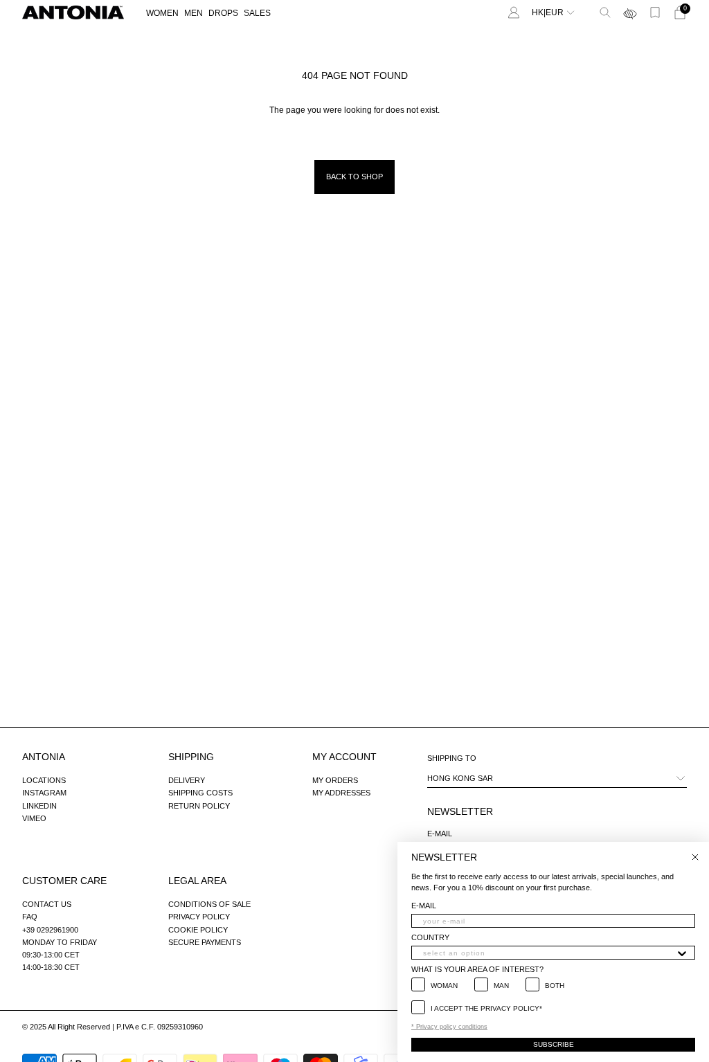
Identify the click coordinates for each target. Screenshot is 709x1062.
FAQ (29, 916)
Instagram (44, 793)
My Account (344, 756)
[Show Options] (682, 952)
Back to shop (354, 176)
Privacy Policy (199, 916)
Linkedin (39, 806)
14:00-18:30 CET (51, 967)
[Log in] (514, 12)
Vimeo (34, 818)
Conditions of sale (209, 904)
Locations (44, 780)
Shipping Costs (200, 793)
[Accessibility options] (630, 12)
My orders (335, 780)
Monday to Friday (59, 942)
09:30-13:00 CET (51, 955)
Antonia (43, 756)
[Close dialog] (695, 857)
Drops (223, 13)
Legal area (197, 880)
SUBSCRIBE (553, 1044)
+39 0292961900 (50, 930)
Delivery (186, 780)
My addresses (341, 793)
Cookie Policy (198, 930)
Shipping (191, 756)
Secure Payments (204, 942)
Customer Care (64, 880)
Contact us (46, 904)
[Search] (605, 12)
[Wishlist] (655, 12)
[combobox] (549, 952)
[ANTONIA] (73, 12)
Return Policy (199, 806)
